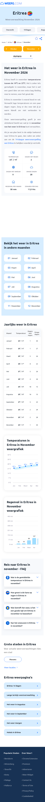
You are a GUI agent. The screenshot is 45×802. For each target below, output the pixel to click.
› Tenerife (7, 769)
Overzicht (10, 30)
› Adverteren (27, 769)
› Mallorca (8, 785)
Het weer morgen (14, 723)
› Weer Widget (27, 774)
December (31, 49)
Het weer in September (17, 713)
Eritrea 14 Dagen (14, 686)
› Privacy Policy (28, 791)
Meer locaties (10, 667)
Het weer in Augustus (16, 704)
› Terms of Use (27, 785)
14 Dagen (27, 30)
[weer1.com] (11, 3)
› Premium (26, 764)
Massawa (12, 659)
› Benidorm (8, 758)
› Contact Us (26, 780)
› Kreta (6, 774)
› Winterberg (9, 764)
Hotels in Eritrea (14, 732)
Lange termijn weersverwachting (21, 695)
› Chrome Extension (30, 758)
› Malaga (7, 780)
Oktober (13, 49)
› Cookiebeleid (27, 796)
